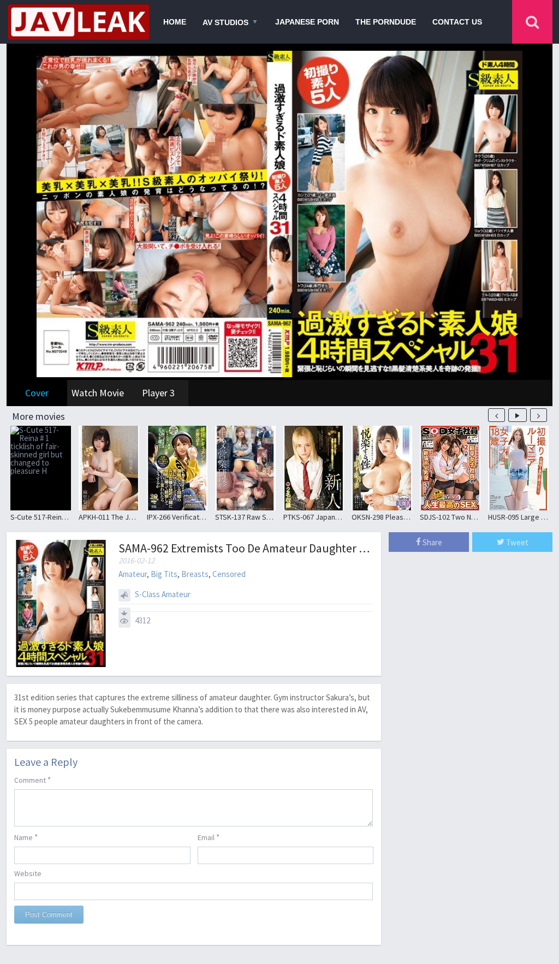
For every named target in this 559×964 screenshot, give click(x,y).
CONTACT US (457, 21)
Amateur (132, 574)
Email (208, 837)
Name (26, 837)
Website (27, 873)
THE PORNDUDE (385, 21)
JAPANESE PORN (307, 21)
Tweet (516, 542)
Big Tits (164, 574)
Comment (32, 780)
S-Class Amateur (163, 594)
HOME (174, 21)
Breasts (195, 574)
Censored (229, 574)
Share (431, 542)
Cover (37, 392)
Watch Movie (98, 392)
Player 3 (158, 392)
